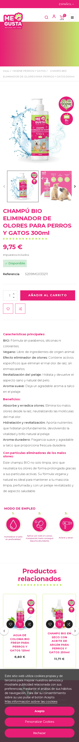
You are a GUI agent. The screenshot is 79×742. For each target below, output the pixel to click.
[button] (52, 17)
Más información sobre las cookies (31, 701)
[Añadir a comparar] (20, 309)
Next (75, 186)
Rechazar (39, 733)
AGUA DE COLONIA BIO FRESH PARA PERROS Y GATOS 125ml (20, 643)
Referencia (11, 274)
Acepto (40, 711)
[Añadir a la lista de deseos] (8, 309)
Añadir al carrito (47, 295)
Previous (4, 186)
